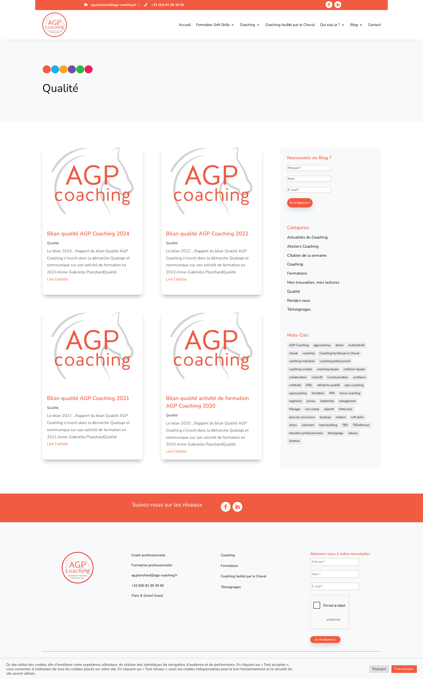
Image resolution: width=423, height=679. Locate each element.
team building (328, 425)
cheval (293, 353)
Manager (294, 409)
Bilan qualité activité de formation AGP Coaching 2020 (207, 402)
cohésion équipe (354, 369)
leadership (327, 401)
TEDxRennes (361, 425)
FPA (332, 393)
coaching (309, 353)
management (347, 401)
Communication (337, 377)
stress (293, 425)
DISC (309, 385)
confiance (359, 377)
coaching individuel (302, 361)
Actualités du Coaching (307, 237)
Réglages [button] (379, 669)
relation (341, 417)
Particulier (345, 409)
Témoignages (299, 309)
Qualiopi (325, 417)
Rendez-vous (298, 300)
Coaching (247, 24)
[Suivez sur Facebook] (329, 4)
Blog (354, 24)
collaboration (298, 377)
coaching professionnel (335, 361)
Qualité (53, 243)
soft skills (357, 417)
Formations (297, 273)
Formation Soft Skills (213, 24)
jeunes (311, 401)
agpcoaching (322, 345)
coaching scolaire (300, 369)
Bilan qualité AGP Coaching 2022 (207, 233)
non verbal (312, 409)
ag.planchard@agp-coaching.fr (113, 5)
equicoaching (298, 393)
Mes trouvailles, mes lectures (313, 282)
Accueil (185, 24)
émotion (294, 441)
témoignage (335, 433)
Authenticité (356, 345)
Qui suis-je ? (330, 24)
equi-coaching (354, 385)
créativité (295, 385)
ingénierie (295, 401)
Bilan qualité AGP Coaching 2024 (88, 233)
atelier (339, 345)
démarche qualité (328, 385)
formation (318, 393)
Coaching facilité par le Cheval (290, 24)
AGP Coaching (299, 345)
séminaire (308, 425)
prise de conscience (302, 417)
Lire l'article (57, 279)
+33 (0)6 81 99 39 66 (167, 5)
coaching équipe (328, 369)
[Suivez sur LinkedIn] (337, 4)
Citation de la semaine (307, 255)
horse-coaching (350, 393)
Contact (374, 24)
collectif (317, 377)
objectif (329, 409)
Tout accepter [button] (404, 669)
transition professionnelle (306, 433)
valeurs (353, 433)
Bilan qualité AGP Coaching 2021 (88, 398)
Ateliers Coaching (302, 246)
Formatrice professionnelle (151, 565)
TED (345, 425)
